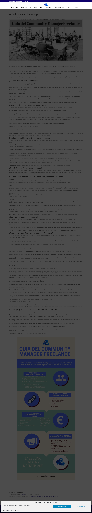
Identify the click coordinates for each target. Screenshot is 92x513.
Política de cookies (5, 510)
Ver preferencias (81, 506)
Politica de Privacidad (14, 510)
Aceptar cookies (62, 506)
